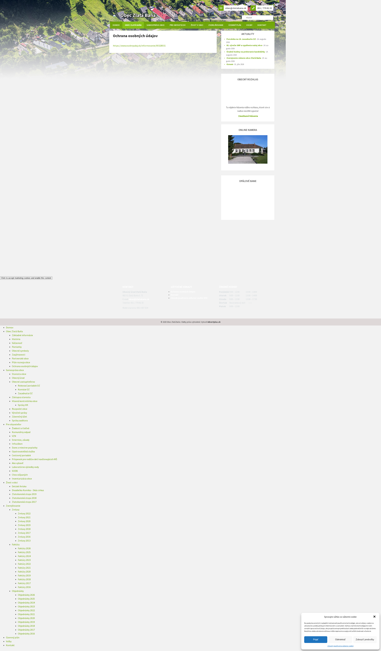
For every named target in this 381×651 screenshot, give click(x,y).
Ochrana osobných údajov (183, 291)
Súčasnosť (17, 342)
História (16, 339)
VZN (14, 435)
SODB (15, 470)
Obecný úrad (18, 377)
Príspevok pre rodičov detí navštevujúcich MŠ (34, 459)
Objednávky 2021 (26, 614)
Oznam (230, 64)
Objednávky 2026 (26, 594)
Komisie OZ (24, 389)
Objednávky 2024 (26, 602)
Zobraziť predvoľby (365, 639)
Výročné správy (19, 412)
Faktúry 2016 (24, 587)
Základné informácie (22, 335)
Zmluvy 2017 (24, 532)
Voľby (249, 25)
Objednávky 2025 (26, 598)
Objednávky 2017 (26, 629)
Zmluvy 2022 (24, 513)
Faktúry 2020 (24, 571)
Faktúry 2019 (24, 575)
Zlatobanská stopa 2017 (24, 501)
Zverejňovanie (215, 25)
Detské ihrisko (19, 486)
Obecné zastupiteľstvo (23, 381)
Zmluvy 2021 (24, 517)
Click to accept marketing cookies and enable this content (26, 278)
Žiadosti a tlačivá (20, 428)
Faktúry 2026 (24, 548)
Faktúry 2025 (24, 552)
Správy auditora (20, 420)
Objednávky (18, 590)
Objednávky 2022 (26, 610)
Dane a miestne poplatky (24, 447)
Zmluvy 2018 (24, 528)
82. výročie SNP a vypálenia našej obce (244, 45)
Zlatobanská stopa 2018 (24, 497)
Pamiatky (17, 346)
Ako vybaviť (17, 463)
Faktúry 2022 (24, 563)
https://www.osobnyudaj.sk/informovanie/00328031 (139, 45)
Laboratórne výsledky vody (25, 466)
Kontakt (261, 25)
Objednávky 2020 (26, 618)
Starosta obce (19, 373)
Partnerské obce (20, 358)
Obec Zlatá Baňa (138, 15)
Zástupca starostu (21, 397)
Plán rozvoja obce (21, 362)
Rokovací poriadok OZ (29, 385)
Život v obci (197, 25)
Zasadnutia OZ (25, 393)
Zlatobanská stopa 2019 (24, 494)
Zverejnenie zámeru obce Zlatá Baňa (244, 58)
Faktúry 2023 (24, 559)
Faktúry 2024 (24, 556)
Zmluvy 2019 (24, 525)
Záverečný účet (19, 416)
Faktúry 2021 (24, 567)
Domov (116, 25)
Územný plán (234, 25)
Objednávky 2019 (26, 621)
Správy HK (23, 404)
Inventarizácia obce (22, 478)
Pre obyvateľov (178, 25)
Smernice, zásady (20, 439)
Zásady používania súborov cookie (340, 646)
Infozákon (17, 443)
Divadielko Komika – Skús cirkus (28, 490)
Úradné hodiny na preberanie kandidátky (246, 52)
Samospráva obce (155, 25)
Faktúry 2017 (24, 583)
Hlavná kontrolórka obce (24, 401)
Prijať (315, 639)
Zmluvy (15, 509)
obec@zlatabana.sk (139, 299)
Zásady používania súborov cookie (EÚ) (189, 298)
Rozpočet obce (19, 408)
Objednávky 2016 (26, 633)
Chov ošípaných (20, 474)
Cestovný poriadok (21, 455)
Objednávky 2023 (26, 606)
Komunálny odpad (21, 432)
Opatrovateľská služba (23, 451)
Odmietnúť (340, 639)
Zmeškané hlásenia (248, 116)
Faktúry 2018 (24, 579)
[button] (375, 617)
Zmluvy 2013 (24, 540)
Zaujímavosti (18, 354)
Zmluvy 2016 (24, 536)
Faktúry (15, 544)
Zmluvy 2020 (24, 521)
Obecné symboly (20, 350)
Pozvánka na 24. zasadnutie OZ (241, 39)
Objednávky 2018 (26, 625)
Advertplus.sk (214, 322)
